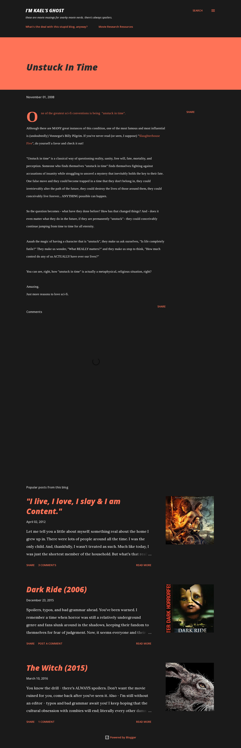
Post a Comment (50, 643)
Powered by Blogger (122, 737)
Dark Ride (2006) (56, 589)
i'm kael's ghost (45, 10)
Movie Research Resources (116, 26)
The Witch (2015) (57, 668)
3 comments (47, 565)
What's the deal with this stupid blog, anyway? (57, 26)
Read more (143, 565)
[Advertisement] (90, 438)
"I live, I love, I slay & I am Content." (73, 506)
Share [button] (190, 112)
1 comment (46, 721)
